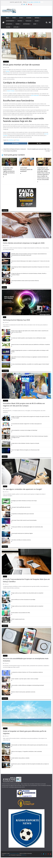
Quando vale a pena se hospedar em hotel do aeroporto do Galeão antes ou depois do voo (30, 764)
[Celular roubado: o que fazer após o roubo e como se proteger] (6, 679)
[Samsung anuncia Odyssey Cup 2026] (26, 302)
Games (4, 317)
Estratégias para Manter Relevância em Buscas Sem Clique (24, 500)
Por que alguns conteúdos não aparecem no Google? (22, 489)
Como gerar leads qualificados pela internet (20, 507)
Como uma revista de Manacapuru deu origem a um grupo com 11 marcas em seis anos (30, 261)
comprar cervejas (10, 90)
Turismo (18, 24)
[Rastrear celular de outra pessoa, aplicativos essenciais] (6, 692)
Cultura (8, 27)
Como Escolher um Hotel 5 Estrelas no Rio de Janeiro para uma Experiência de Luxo (29, 745)
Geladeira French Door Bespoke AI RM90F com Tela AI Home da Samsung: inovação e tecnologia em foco (29, 437)
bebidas (7, 71)
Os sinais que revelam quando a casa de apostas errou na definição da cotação (28, 338)
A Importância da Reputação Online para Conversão (22, 513)
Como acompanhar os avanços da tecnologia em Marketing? (24, 430)
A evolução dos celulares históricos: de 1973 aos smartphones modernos (27, 672)
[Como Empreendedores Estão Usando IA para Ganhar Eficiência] (6, 281)
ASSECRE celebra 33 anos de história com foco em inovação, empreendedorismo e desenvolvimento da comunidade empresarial (29, 254)
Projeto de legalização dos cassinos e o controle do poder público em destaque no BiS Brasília (29, 351)
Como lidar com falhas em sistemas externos (21, 540)
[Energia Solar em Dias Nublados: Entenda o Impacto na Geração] (6, 444)
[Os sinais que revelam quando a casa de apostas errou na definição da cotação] (6, 338)
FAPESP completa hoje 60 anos (17, 619)
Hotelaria (16, 27)
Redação (5, 67)
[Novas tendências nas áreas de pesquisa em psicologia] (6, 600)
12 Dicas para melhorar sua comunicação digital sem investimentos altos (27, 526)
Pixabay (17, 140)
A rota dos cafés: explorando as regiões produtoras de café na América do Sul (9, 171)
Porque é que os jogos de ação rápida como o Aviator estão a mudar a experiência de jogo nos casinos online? (29, 331)
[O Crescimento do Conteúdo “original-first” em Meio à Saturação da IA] (6, 424)
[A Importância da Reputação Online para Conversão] (6, 514)
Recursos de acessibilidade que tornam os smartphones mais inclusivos (25, 659)
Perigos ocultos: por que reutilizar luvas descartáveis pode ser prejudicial (27, 593)
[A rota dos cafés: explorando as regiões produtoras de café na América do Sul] (9, 158)
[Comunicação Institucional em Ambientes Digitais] (6, 534)
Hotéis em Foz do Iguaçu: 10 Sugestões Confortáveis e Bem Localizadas (26, 751)
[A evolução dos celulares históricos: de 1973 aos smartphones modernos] (6, 673)
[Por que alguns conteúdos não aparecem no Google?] (26, 471)
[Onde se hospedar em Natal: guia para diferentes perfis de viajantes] (26, 713)
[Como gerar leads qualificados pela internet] (6, 508)
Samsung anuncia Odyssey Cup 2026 (16, 320)
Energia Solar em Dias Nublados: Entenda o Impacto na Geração (25, 443)
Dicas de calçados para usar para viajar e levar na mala (38, 150)
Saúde (34, 24)
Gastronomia (26, 24)
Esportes (20, 20)
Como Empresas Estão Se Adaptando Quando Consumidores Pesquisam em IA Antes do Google (30, 267)
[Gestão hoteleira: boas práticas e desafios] (6, 759)
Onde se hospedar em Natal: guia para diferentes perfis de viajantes (24, 732)
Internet (5, 486)
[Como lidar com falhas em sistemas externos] (6, 540)
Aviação (37, 20)
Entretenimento (10, 20)
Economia (28, 17)
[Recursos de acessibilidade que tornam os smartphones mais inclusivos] (26, 641)
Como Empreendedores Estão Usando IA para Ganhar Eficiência (25, 280)
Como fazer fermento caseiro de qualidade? (26, 169)
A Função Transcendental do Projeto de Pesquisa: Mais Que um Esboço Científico (26, 580)
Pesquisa (4, 576)
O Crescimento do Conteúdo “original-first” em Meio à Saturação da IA (26, 423)
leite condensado (35, 95)
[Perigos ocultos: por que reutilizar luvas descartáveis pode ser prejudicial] (6, 594)
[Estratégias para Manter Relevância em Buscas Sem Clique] (6, 501)
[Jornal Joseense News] (3, 22)
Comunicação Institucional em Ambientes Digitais (22, 533)
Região (14, 17)
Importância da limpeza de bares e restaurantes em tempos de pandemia (14, 150)
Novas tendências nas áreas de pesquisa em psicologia (23, 599)
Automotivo (9, 24)
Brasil (7, 17)
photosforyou (11, 140)
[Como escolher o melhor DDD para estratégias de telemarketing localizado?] (6, 686)
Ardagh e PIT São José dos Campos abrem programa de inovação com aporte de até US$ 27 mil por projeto (30, 417)
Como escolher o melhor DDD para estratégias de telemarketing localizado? (27, 685)
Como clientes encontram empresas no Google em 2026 (23, 243)
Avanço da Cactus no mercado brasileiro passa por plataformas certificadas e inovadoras (30, 344)
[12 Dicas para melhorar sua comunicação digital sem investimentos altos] (6, 527)
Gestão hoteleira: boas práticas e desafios (20, 758)
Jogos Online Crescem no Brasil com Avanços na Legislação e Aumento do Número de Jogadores (29, 357)
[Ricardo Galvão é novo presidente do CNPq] (6, 613)
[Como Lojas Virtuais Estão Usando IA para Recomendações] (6, 521)
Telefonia (5, 655)
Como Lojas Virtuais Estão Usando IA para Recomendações (24, 520)
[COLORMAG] (12, 777)
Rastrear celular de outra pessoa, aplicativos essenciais (23, 691)
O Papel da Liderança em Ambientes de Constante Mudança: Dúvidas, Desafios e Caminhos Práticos (28, 274)
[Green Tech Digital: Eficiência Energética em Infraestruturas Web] (6, 450)
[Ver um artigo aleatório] (49, 22)
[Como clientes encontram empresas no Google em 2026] (26, 225)
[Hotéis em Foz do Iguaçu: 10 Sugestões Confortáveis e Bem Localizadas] (6, 752)
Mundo (21, 17)
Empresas (37, 17)
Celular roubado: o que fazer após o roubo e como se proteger (24, 678)
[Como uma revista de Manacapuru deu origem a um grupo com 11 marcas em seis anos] (6, 261)
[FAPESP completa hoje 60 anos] (6, 620)
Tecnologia (28, 20)
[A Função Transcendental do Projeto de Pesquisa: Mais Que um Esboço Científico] (26, 561)
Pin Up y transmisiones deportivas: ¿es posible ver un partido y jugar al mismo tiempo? (30, 364)
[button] (9, 18)
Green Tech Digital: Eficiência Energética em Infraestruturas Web (25, 450)
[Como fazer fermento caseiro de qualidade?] (26, 158)
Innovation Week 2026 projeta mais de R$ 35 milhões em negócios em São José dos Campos (24, 404)
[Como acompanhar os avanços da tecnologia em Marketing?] (6, 431)
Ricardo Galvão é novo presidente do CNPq (20, 612)
